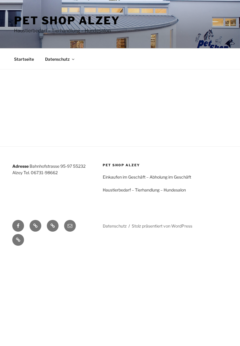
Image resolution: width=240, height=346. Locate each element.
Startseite (24, 59)
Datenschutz (57, 59)
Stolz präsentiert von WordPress (162, 225)
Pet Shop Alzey (67, 20)
